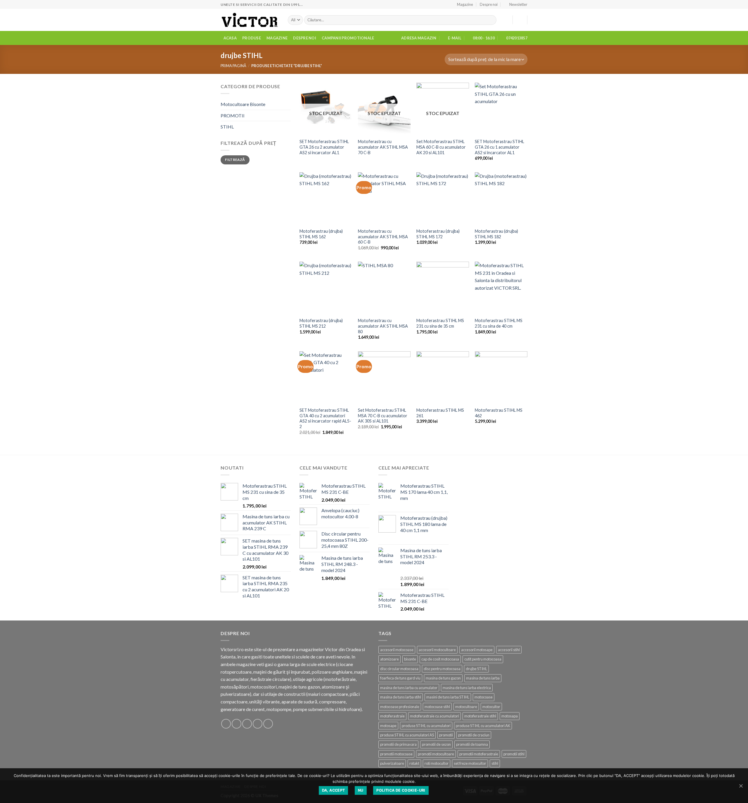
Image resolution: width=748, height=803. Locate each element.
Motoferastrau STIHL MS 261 (440, 413)
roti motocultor (437, 763)
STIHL (227, 126)
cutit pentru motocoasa (482, 659)
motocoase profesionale (399, 706)
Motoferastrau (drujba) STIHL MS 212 (321, 323)
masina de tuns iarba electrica (467, 687)
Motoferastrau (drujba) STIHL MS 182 (496, 234)
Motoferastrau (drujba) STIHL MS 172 (438, 234)
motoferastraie (392, 716)
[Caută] (491, 20)
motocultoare (466, 706)
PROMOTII (233, 115)
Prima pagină (233, 65)
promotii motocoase (396, 754)
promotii (446, 735)
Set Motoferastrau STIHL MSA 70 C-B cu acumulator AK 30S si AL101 (382, 415)
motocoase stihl (437, 706)
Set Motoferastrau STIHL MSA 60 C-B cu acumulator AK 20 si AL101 (441, 147)
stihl (494, 763)
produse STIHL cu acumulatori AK (483, 725)
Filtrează (235, 159)
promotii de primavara (398, 744)
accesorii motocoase (396, 649)
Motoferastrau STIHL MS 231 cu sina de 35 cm (440, 323)
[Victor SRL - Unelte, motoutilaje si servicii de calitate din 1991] (250, 20)
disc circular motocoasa (399, 668)
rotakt (414, 763)
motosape (388, 725)
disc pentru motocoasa (442, 668)
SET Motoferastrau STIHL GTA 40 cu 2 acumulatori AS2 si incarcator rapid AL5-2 (325, 418)
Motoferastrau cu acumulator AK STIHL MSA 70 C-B (383, 147)
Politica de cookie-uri (400, 790)
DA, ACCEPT (333, 790)
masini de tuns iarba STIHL (447, 697)
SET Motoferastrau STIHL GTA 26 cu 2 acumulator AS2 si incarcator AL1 (324, 147)
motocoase (484, 697)
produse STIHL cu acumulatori (426, 725)
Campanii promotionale (348, 38)
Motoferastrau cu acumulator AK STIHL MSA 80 (383, 326)
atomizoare (389, 659)
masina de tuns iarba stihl (400, 697)
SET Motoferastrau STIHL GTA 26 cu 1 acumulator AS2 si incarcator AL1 (499, 147)
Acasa (230, 38)
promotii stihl (513, 754)
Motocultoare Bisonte (243, 104)
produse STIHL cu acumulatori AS (407, 735)
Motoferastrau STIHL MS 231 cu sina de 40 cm (498, 323)
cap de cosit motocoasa (440, 659)
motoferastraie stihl (480, 716)
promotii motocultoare (436, 754)
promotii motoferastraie (478, 754)
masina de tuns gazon (443, 678)
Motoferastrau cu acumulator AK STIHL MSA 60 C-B (383, 236)
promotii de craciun (473, 735)
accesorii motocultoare (437, 649)
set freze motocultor (470, 763)
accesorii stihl (509, 649)
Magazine (465, 4)
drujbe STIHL (476, 668)
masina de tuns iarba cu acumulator (408, 687)
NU (360, 790)
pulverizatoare (392, 763)
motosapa (509, 716)
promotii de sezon (436, 744)
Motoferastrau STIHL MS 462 (498, 413)
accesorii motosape (477, 649)
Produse (251, 38)
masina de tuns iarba (483, 678)
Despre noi (489, 4)
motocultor (491, 706)
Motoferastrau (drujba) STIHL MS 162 (321, 234)
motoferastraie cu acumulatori (434, 716)
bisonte (410, 659)
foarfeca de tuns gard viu (400, 678)
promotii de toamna (472, 744)
